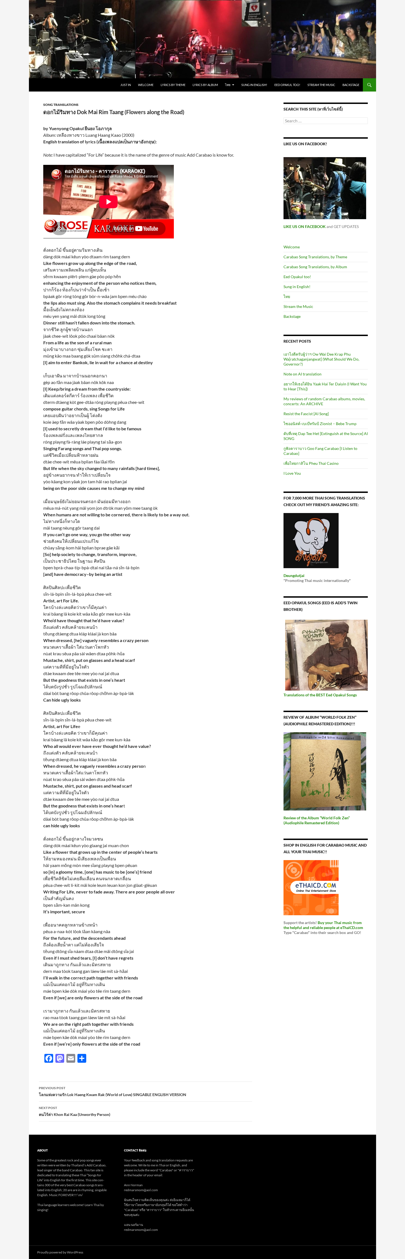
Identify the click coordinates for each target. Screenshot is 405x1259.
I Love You (292, 473)
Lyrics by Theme (173, 85)
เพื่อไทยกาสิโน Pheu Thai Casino (311, 463)
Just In (125, 85)
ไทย (227, 85)
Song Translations (61, 105)
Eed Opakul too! (287, 85)
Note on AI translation (303, 374)
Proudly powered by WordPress (60, 1252)
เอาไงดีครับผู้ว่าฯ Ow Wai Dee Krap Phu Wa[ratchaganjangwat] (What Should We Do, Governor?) (321, 359)
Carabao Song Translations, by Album (315, 266)
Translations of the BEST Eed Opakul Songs (320, 694)
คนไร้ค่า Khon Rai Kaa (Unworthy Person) (74, 1111)
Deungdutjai (294, 575)
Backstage (350, 85)
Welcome (145, 85)
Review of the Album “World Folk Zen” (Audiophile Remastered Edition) (317, 820)
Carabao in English (57, 85)
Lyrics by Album (205, 85)
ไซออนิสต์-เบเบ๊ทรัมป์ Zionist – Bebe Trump (320, 423)
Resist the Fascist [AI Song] (306, 413)
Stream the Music (321, 85)
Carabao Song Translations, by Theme (315, 256)
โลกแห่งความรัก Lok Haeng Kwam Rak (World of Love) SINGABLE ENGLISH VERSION (112, 1091)
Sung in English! (254, 85)
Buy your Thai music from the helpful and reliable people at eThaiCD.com (323, 925)
